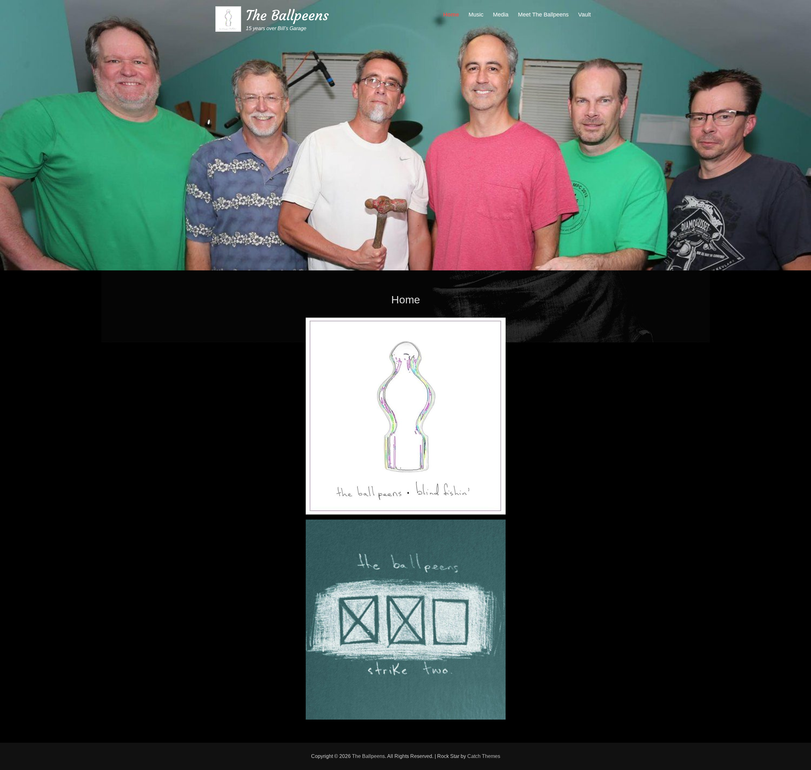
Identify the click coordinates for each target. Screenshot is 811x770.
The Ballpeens (287, 15)
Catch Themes (483, 756)
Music (476, 14)
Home (451, 14)
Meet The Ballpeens (543, 14)
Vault (584, 14)
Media (500, 14)
